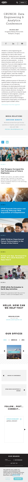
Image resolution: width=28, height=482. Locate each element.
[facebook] (6, 43)
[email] (22, 43)
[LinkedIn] (7, 142)
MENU (22, 2)
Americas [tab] (14, 340)
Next (24, 429)
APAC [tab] (23, 340)
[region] (14, 474)
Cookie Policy (16, 475)
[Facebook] (2, 142)
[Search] (17, 2)
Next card (23, 351)
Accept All (18, 478)
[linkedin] (13, 43)
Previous (3, 429)
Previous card (4, 351)
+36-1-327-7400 (14, 127)
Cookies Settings (7, 478)
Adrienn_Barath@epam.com (14, 129)
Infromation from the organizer (10, 104)
